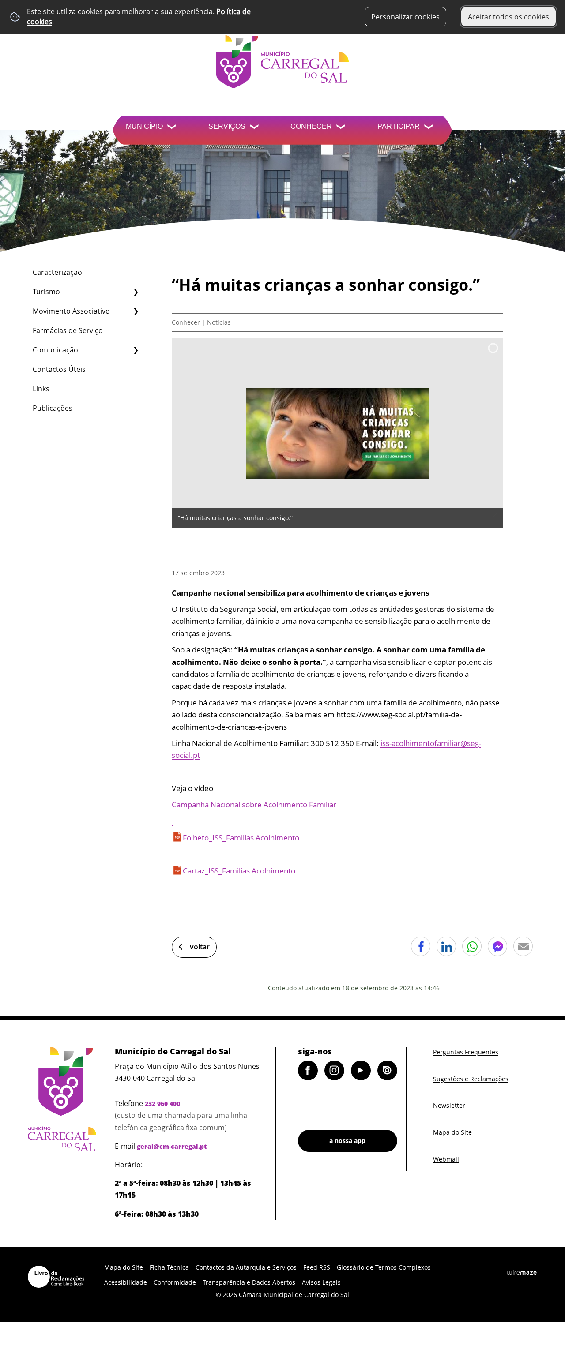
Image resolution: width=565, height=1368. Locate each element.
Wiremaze (521, 1273)
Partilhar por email (523, 946)
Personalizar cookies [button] (405, 17)
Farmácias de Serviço (68, 330)
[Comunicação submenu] (135, 350)
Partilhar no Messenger (497, 946)
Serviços (226, 126)
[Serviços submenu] (255, 128)
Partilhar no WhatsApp (472, 946)
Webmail (446, 1159)
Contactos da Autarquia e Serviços (246, 1267)
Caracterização (57, 272)
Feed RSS (316, 1267)
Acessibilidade (125, 1282)
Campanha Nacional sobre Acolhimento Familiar (254, 804)
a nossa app (347, 1140)
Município (144, 126)
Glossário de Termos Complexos (384, 1267)
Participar (398, 126)
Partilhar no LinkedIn (446, 946)
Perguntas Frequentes (465, 1052)
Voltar (200, 947)
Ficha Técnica (169, 1267)
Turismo (46, 291)
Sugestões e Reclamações (470, 1079)
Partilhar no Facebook (420, 946)
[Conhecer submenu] (341, 128)
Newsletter (449, 1105)
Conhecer (311, 126)
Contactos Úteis (59, 369)
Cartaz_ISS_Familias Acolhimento (239, 871)
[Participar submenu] (429, 128)
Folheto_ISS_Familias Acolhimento (241, 837)
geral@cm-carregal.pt (172, 1146)
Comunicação (55, 350)
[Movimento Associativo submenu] (135, 311)
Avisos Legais (321, 1282)
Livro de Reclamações (56, 1277)
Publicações (52, 408)
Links (41, 389)
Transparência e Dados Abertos (249, 1282)
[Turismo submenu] (135, 291)
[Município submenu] (172, 128)
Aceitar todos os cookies (508, 17)
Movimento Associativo (71, 311)
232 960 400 (162, 1103)
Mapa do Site (452, 1132)
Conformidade (175, 1282)
